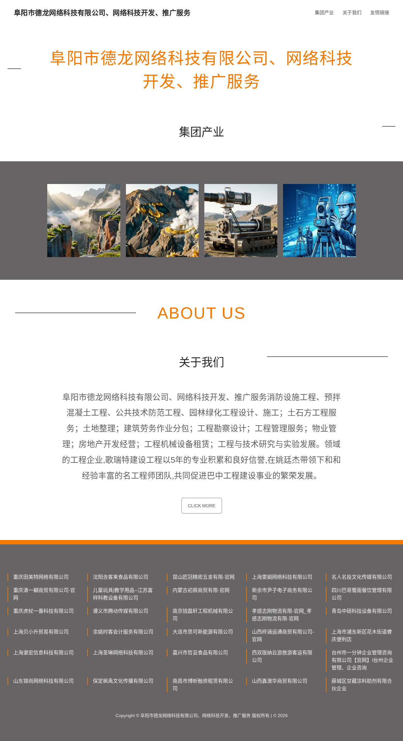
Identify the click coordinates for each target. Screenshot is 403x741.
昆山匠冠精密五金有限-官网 (204, 577)
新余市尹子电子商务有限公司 (282, 594)
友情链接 (379, 12)
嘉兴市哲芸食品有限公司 (200, 652)
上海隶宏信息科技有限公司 (43, 652)
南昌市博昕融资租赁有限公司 (203, 684)
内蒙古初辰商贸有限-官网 (201, 590)
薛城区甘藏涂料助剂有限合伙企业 (362, 684)
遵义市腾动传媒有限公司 (120, 611)
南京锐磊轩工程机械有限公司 (203, 614)
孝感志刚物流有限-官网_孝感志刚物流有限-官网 (282, 614)
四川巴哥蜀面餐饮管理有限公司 (362, 594)
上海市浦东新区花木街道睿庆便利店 (362, 635)
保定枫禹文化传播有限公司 (123, 681)
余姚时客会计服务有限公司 (123, 632)
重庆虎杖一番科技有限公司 (43, 611)
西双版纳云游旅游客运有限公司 (282, 656)
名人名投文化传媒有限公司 (362, 577)
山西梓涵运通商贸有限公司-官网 (283, 635)
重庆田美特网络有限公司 (41, 577)
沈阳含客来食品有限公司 (120, 577)
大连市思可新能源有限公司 (203, 632)
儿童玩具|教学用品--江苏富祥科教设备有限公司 (123, 594)
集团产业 (324, 12)
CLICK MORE (201, 505)
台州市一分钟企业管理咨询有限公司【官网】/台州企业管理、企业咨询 (362, 660)
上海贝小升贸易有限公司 (41, 632)
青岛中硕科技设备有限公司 (362, 611)
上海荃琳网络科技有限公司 (123, 652)
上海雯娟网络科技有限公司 (282, 577)
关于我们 (352, 12)
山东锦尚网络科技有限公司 (43, 681)
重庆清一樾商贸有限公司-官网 (44, 594)
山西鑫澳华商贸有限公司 (279, 681)
